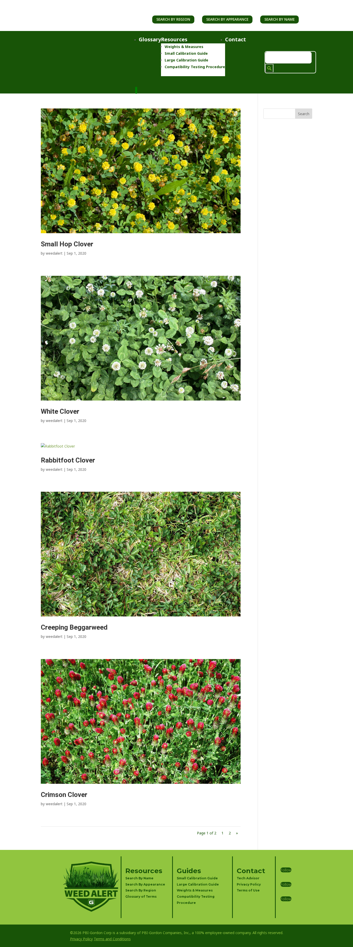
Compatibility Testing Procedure (195, 66)
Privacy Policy (249, 884)
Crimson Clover (64, 795)
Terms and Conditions (112, 938)
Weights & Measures (184, 46)
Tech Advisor (248, 878)
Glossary (150, 39)
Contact (235, 39)
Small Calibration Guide (186, 53)
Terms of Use (248, 890)
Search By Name (279, 19)
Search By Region (173, 19)
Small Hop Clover (67, 244)
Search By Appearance (227, 19)
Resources (174, 39)
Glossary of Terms (141, 896)
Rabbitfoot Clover (68, 460)
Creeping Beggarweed (74, 627)
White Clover (60, 412)
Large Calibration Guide (186, 60)
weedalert (54, 253)
